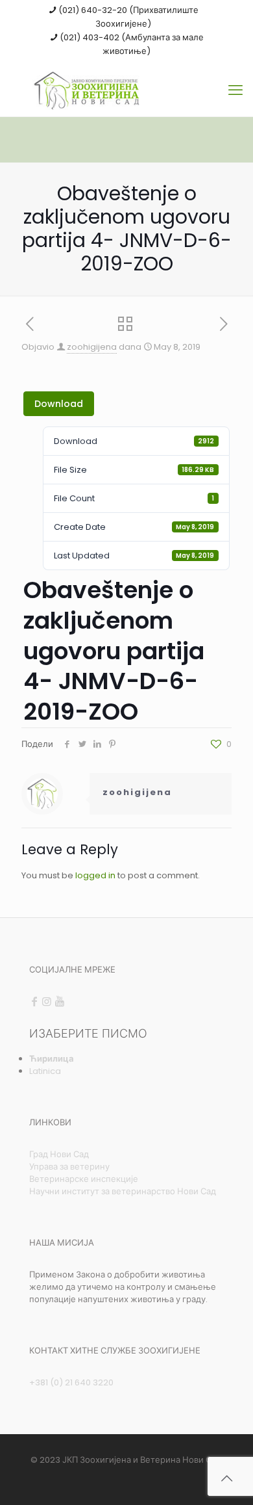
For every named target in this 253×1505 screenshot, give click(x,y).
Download (58, 403)
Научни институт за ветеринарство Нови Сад (122, 1191)
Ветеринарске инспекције (83, 1179)
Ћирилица (51, 1059)
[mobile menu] (235, 90)
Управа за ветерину (69, 1166)
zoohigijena (92, 347)
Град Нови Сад (59, 1154)
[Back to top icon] (226, 1478)
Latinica (45, 1071)
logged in (95, 875)
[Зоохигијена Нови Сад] (126, 90)
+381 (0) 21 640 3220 (71, 1382)
